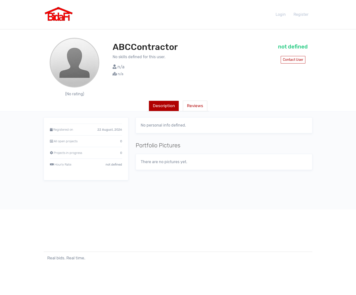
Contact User (293, 60)
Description (164, 105)
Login (281, 14)
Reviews (195, 105)
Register (301, 14)
